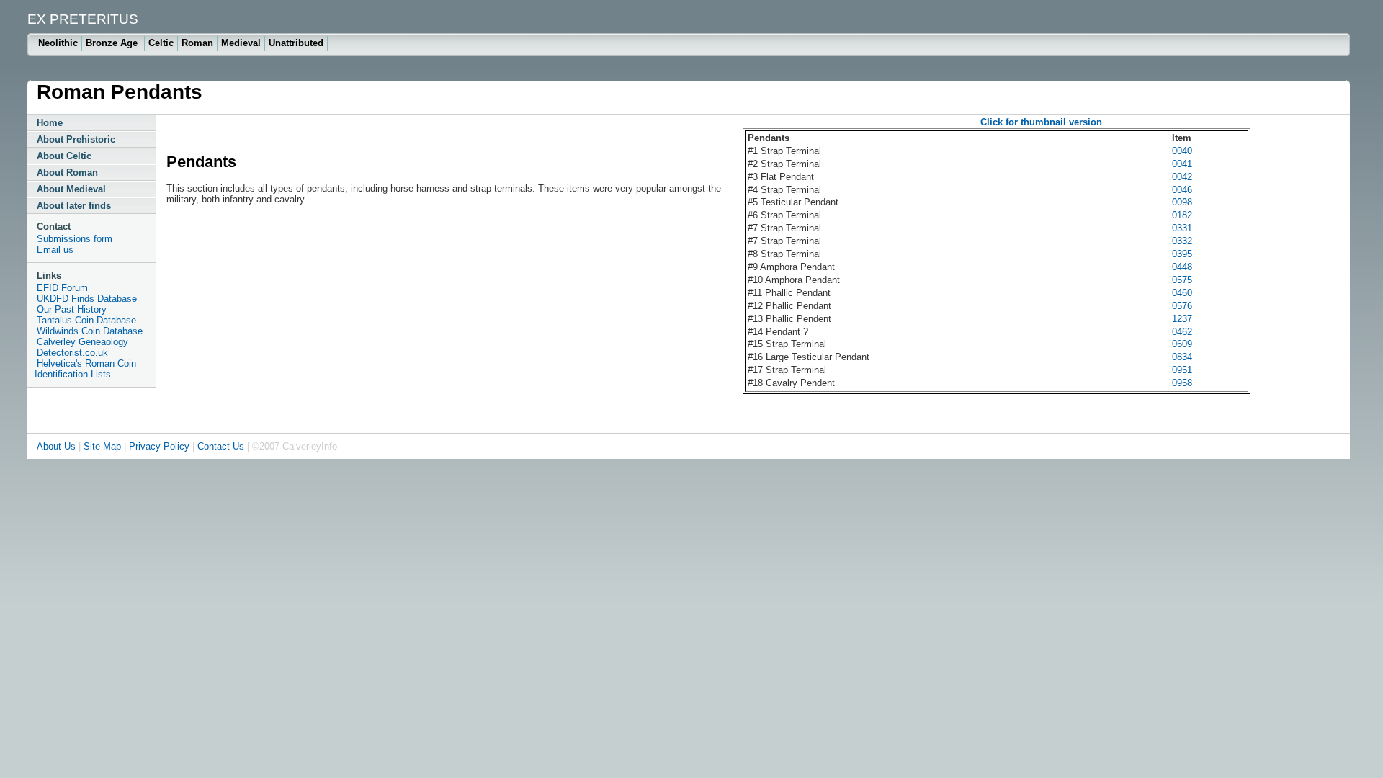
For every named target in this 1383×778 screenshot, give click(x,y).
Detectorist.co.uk (72, 352)
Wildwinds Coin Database (90, 331)
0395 (1182, 254)
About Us (56, 446)
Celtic (161, 42)
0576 (1182, 305)
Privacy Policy (159, 446)
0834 (1182, 357)
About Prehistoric (76, 139)
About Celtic (64, 156)
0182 (1182, 215)
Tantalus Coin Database (86, 320)
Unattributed (296, 42)
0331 (1182, 228)
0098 (1182, 202)
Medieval (241, 42)
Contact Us (220, 446)
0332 (1182, 241)
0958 (1182, 382)
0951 (1182, 370)
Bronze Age (113, 42)
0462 (1182, 331)
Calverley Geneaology (82, 341)
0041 (1182, 163)
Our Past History (72, 309)
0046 (1182, 189)
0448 (1182, 266)
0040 (1182, 151)
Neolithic (58, 42)
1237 (1182, 318)
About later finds (74, 205)
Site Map (102, 446)
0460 (1182, 292)
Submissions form (74, 238)
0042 (1182, 176)
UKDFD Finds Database (87, 298)
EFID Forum (62, 287)
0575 (1182, 279)
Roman (197, 42)
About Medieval (71, 189)
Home (50, 122)
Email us (55, 249)
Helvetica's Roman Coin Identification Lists (85, 369)
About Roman (67, 172)
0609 (1182, 344)
